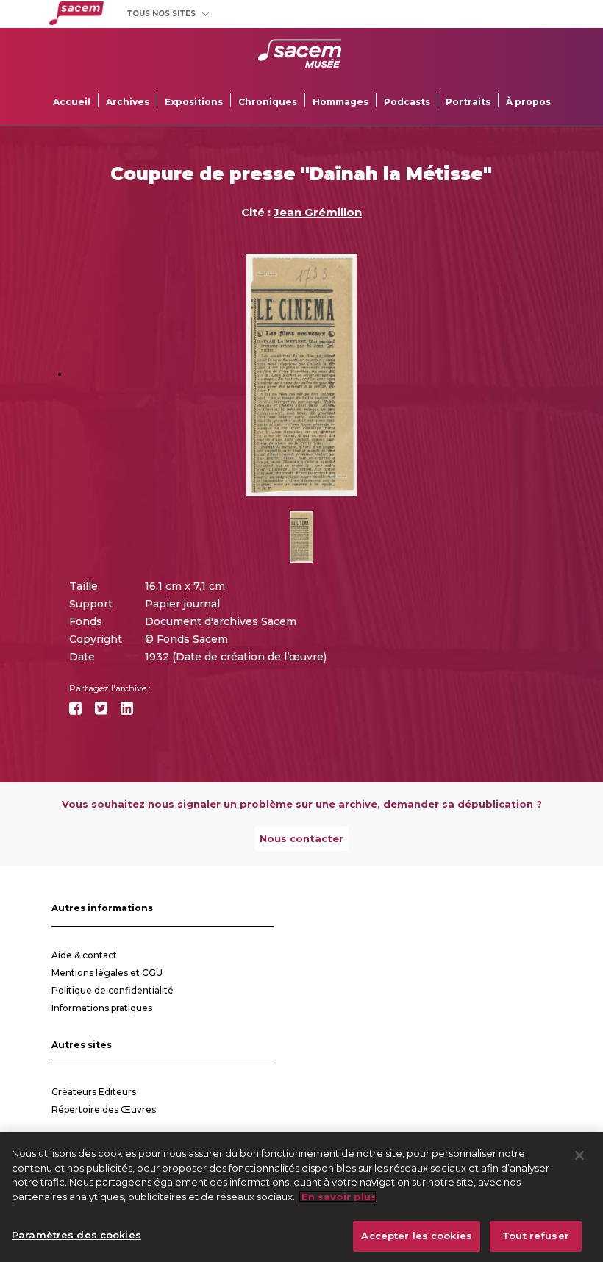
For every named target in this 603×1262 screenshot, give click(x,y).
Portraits (468, 101)
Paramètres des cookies (76, 1235)
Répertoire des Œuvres (103, 1109)
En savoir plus (338, 1196)
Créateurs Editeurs (93, 1091)
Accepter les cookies (416, 1235)
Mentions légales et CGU (107, 972)
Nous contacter (301, 838)
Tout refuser (535, 1235)
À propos (528, 101)
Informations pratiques (101, 1007)
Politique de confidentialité (112, 990)
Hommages (340, 101)
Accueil (71, 101)
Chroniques (267, 101)
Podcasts (407, 101)
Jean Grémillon (318, 212)
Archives (127, 101)
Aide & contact (84, 954)
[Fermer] (579, 1155)
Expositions (194, 101)
